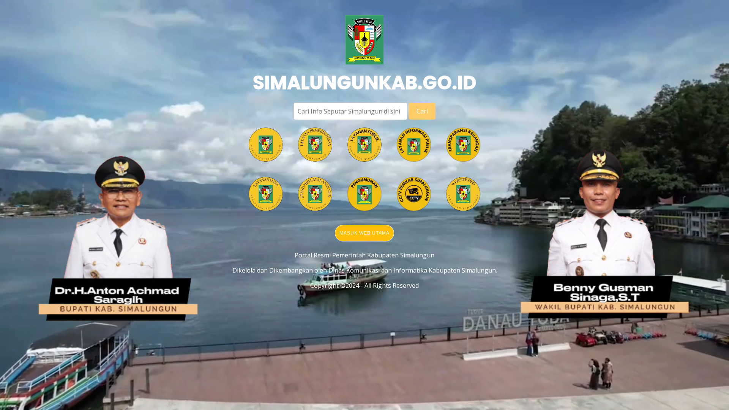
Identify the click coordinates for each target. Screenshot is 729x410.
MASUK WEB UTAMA (364, 233)
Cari (422, 111)
